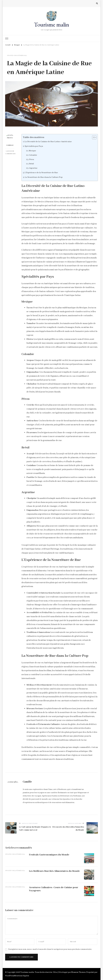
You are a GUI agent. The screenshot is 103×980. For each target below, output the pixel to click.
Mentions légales (21, 976)
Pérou (31, 159)
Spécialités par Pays (34, 146)
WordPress (9, 976)
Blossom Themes (78, 972)
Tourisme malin (51, 24)
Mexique (32, 151)
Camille (10, 145)
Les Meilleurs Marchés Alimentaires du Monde (54, 871)
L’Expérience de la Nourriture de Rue (41, 172)
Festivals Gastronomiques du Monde (49, 854)
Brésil (31, 164)
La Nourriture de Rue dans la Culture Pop (44, 177)
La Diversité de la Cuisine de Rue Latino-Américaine (48, 141)
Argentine (33, 168)
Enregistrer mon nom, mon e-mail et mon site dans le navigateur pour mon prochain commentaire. (50, 949)
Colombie (33, 155)
